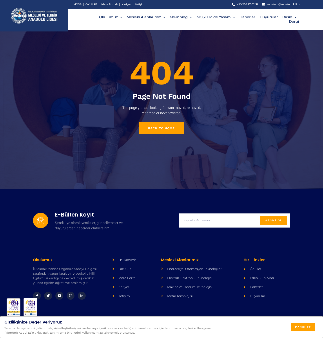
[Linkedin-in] (82, 296)
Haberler (247, 17)
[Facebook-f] (37, 296)
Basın (287, 17)
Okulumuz (108, 17)
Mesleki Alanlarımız (144, 17)
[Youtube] (59, 296)
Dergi (294, 21)
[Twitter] (48, 296)
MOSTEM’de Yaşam (213, 17)
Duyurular (269, 17)
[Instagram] (70, 296)
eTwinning (179, 17)
